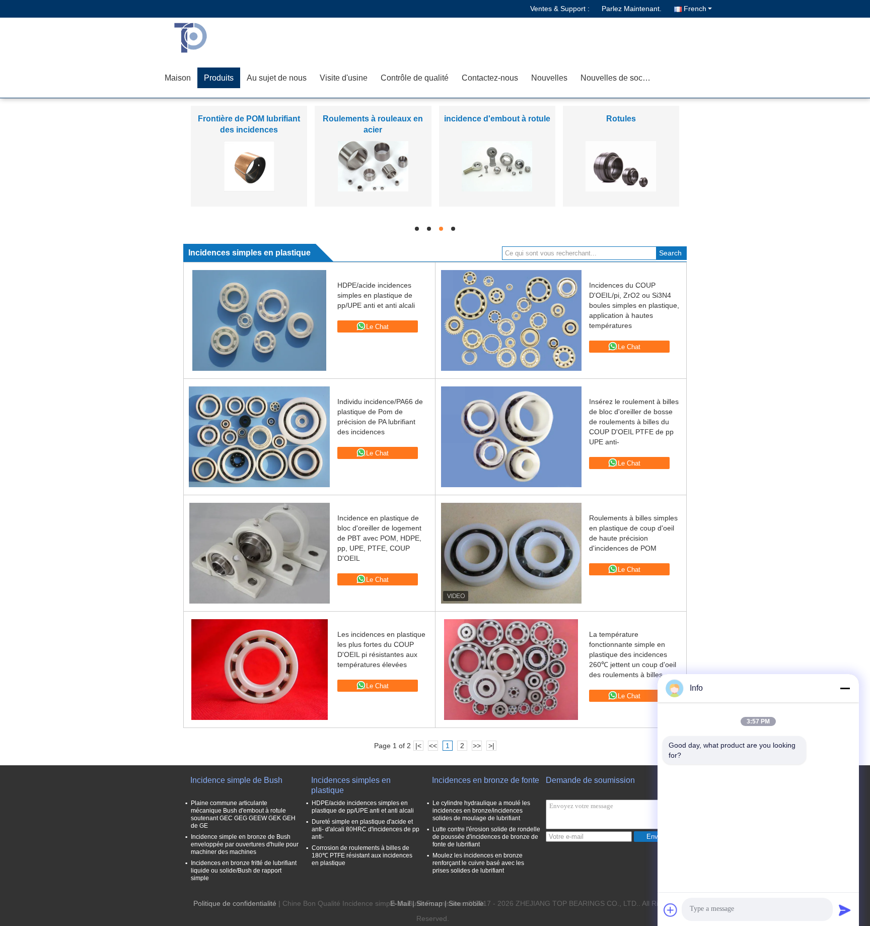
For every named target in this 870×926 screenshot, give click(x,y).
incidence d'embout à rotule (497, 118)
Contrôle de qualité (415, 78)
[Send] (845, 910)
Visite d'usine (344, 78)
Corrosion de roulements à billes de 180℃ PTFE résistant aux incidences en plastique (362, 855)
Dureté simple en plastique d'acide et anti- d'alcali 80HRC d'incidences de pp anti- (365, 829)
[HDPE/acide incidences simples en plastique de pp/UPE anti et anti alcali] (259, 320)
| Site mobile (464, 903)
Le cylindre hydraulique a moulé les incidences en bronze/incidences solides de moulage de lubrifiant (481, 811)
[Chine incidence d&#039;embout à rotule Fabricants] (497, 166)
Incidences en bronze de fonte (485, 780)
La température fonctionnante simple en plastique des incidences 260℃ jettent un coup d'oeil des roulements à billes (632, 654)
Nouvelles (549, 78)
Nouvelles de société (618, 78)
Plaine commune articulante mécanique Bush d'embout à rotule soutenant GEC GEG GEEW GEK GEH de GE (243, 814)
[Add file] (671, 910)
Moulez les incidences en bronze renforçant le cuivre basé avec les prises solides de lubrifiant (478, 863)
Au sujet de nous (277, 78)
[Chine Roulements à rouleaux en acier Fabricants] (373, 166)
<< (433, 746)
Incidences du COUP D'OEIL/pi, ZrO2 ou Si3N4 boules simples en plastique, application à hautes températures (634, 305)
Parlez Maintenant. (632, 9)
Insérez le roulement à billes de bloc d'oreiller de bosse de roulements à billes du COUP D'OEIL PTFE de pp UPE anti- (634, 422)
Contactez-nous (490, 78)
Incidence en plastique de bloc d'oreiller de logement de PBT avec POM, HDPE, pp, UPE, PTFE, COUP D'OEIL (379, 538)
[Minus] (845, 688)
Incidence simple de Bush (236, 780)
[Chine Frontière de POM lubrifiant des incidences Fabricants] (249, 166)
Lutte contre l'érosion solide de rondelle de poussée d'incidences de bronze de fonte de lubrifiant (486, 837)
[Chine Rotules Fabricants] (621, 166)
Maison (178, 78)
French (695, 9)
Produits (219, 78)
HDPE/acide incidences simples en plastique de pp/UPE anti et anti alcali (376, 295)
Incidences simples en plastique (351, 785)
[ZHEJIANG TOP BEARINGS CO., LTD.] (216, 38)
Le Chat (377, 326)
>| (491, 746)
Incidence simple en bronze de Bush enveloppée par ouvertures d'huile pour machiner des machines (245, 844)
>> (477, 746)
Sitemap (429, 903)
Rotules (621, 118)
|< (418, 746)
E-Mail (400, 903)
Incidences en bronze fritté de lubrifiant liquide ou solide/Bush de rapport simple (244, 870)
